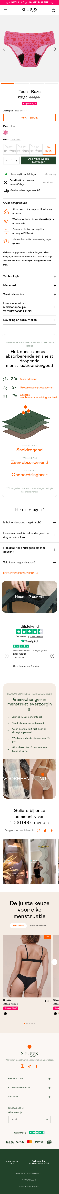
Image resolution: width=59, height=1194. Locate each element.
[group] (16, 862)
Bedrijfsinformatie (29, 1186)
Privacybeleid (29, 1180)
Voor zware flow (38, 926)
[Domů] (29, 10)
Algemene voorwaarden (28, 1173)
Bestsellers (18, 926)
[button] (53, 10)
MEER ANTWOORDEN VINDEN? (18, 573)
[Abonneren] (47, 1119)
